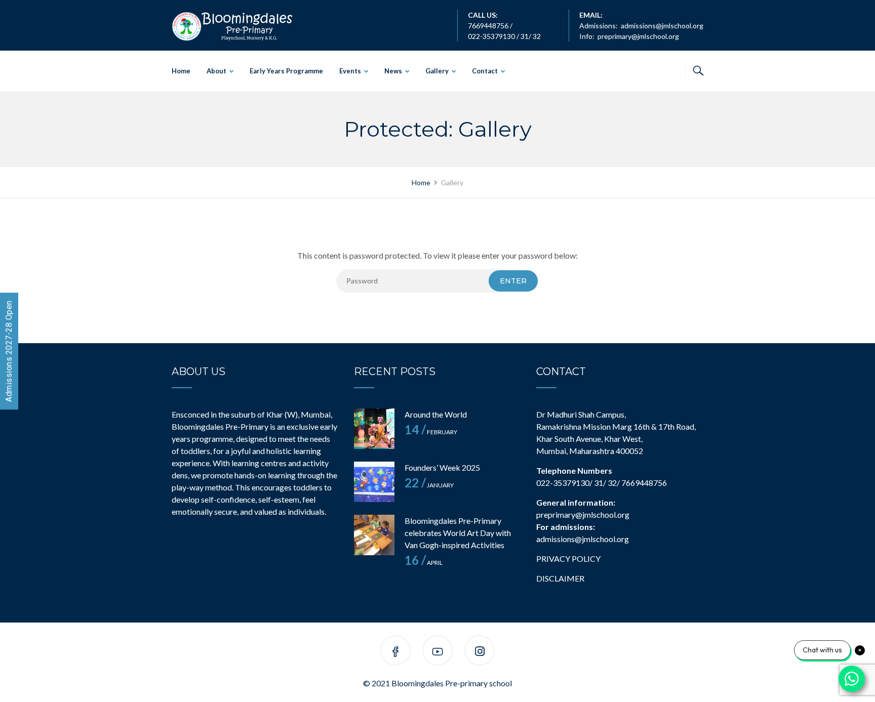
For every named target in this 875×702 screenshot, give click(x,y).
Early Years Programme (286, 71)
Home (181, 71)
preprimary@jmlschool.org (638, 36)
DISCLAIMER (560, 578)
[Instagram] (480, 652)
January (429, 485)
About (216, 71)
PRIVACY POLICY (568, 558)
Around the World (436, 414)
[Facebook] (395, 652)
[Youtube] (437, 652)
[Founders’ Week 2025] (374, 482)
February (431, 432)
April (424, 562)
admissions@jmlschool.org (662, 25)
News (393, 71)
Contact (485, 71)
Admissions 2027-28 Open (9, 351)
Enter (513, 280)
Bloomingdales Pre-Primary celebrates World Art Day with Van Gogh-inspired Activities (458, 533)
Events (350, 71)
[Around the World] (374, 428)
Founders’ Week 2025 (442, 467)
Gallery (437, 71)
